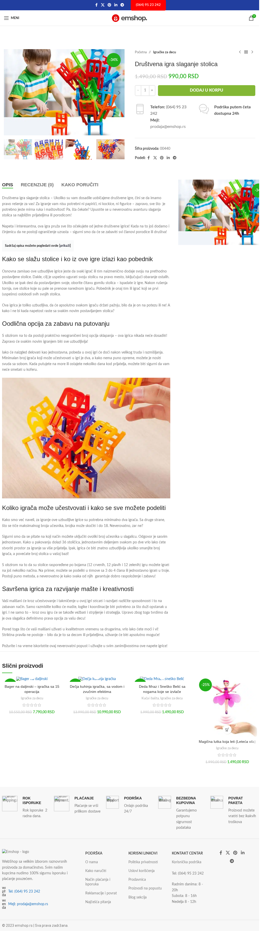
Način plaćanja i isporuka (97, 882)
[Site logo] (130, 18)
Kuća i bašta (150, 698)
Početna (141, 52)
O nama (91, 862)
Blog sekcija (137, 897)
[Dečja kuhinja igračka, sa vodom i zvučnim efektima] (97, 679)
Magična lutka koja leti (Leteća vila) (227, 741)
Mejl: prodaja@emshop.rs (28, 904)
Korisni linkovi (142, 853)
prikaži (65, 246)
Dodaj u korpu (206, 90)
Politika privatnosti (143, 862)
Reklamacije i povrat (101, 893)
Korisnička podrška (186, 862)
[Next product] (252, 52)
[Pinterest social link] (109, 5)
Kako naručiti (95, 871)
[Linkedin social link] (116, 5)
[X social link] (102, 5)
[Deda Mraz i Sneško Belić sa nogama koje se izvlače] (162, 679)
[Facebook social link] (96, 5)
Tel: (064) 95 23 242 (24, 891)
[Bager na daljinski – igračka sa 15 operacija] (32, 679)
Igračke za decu (164, 52)
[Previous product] (240, 52)
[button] (9, 93)
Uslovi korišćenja (141, 871)
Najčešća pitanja (98, 902)
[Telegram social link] (122, 5)
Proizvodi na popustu (145, 888)
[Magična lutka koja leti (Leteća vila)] (227, 707)
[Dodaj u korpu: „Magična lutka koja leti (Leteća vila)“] (227, 729)
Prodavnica (137, 880)
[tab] (7, 184)
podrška (93, 853)
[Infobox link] (25, 807)
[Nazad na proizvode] (246, 52)
